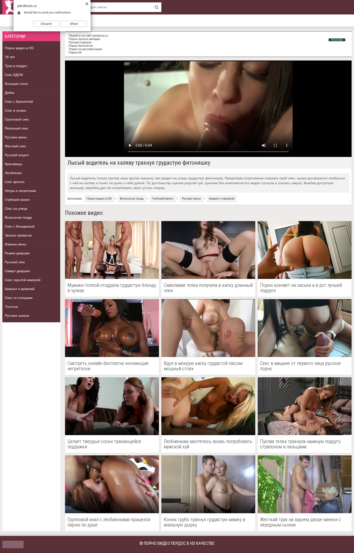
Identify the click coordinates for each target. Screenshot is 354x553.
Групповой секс (17, 119)
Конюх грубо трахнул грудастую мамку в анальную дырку (204, 522)
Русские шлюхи (17, 315)
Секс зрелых (15, 182)
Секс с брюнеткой (19, 101)
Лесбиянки (13, 173)
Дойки (9, 92)
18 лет (10, 57)
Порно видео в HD (19, 48)
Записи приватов (18, 235)
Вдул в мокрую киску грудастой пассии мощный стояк (203, 366)
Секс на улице (16, 208)
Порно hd (75, 52)
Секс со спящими (19, 298)
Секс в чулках (15, 110)
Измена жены (15, 244)
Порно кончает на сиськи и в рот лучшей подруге (301, 288)
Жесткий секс (15, 146)
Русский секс (15, 262)
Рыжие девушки (17, 253)
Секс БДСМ (14, 75)
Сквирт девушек (17, 271)
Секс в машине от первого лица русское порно (300, 366)
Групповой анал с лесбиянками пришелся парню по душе (109, 522)
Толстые (11, 307)
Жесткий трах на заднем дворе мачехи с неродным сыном (300, 522)
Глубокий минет (17, 200)
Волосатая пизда (18, 217)
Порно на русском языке (85, 49)
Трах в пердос (16, 66)
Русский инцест (17, 155)
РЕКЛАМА (337, 40)
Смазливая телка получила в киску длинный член (208, 288)
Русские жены (16, 137)
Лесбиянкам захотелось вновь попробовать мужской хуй (208, 444)
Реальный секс (16, 128)
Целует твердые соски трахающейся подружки (104, 444)
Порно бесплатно (81, 45)
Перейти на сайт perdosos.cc (88, 35)
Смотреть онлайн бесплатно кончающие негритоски (108, 366)
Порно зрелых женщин (84, 39)
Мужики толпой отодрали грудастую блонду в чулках (111, 288)
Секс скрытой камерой (22, 280)
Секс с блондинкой (19, 226)
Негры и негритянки (20, 191)
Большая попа (16, 84)
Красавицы (13, 164)
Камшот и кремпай (19, 289)
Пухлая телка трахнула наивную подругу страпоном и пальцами (300, 444)
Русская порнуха (80, 42)
